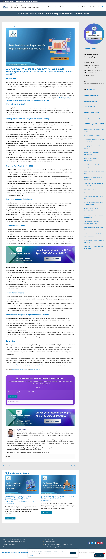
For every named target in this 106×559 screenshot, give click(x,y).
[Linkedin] (6, 456)
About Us (9, 552)
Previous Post (7, 466)
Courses (14, 552)
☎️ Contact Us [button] (99, 554)
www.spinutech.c (35, 369)
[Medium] (9, 456)
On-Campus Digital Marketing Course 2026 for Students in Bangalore (58, 497)
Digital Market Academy (17, 6)
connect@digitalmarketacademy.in (28, 1)
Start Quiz (13, 396)
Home (4, 552)
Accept (73, 553)
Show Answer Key (15, 402)
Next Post (75, 466)
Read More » (10, 518)
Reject (66, 553)
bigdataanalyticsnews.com (19, 369)
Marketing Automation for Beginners (93, 135)
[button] (57, 7)
